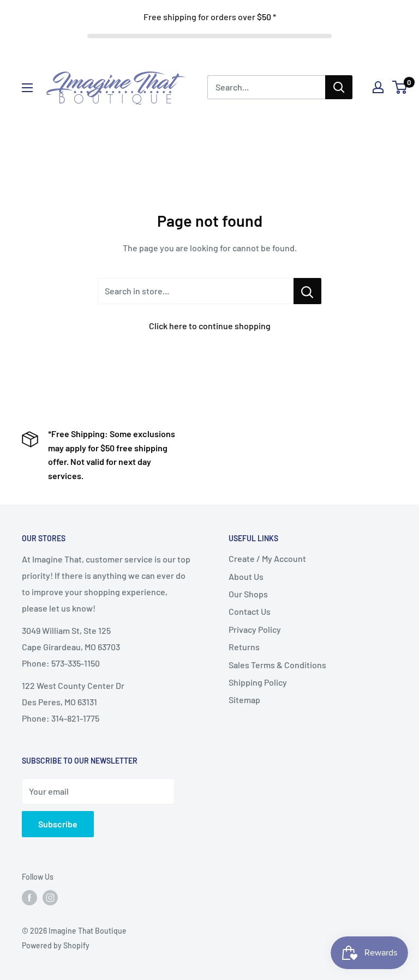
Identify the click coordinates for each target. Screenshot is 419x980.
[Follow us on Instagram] (50, 897)
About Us (246, 576)
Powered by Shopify (55, 945)
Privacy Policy (255, 629)
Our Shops (248, 594)
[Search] (338, 87)
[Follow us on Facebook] (29, 897)
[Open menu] (27, 87)
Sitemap (244, 699)
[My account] (378, 87)
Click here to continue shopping (210, 325)
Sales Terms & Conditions (277, 665)
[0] (400, 87)
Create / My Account (267, 558)
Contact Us (250, 611)
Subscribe (57, 824)
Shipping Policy (258, 682)
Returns (244, 647)
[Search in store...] (307, 291)
